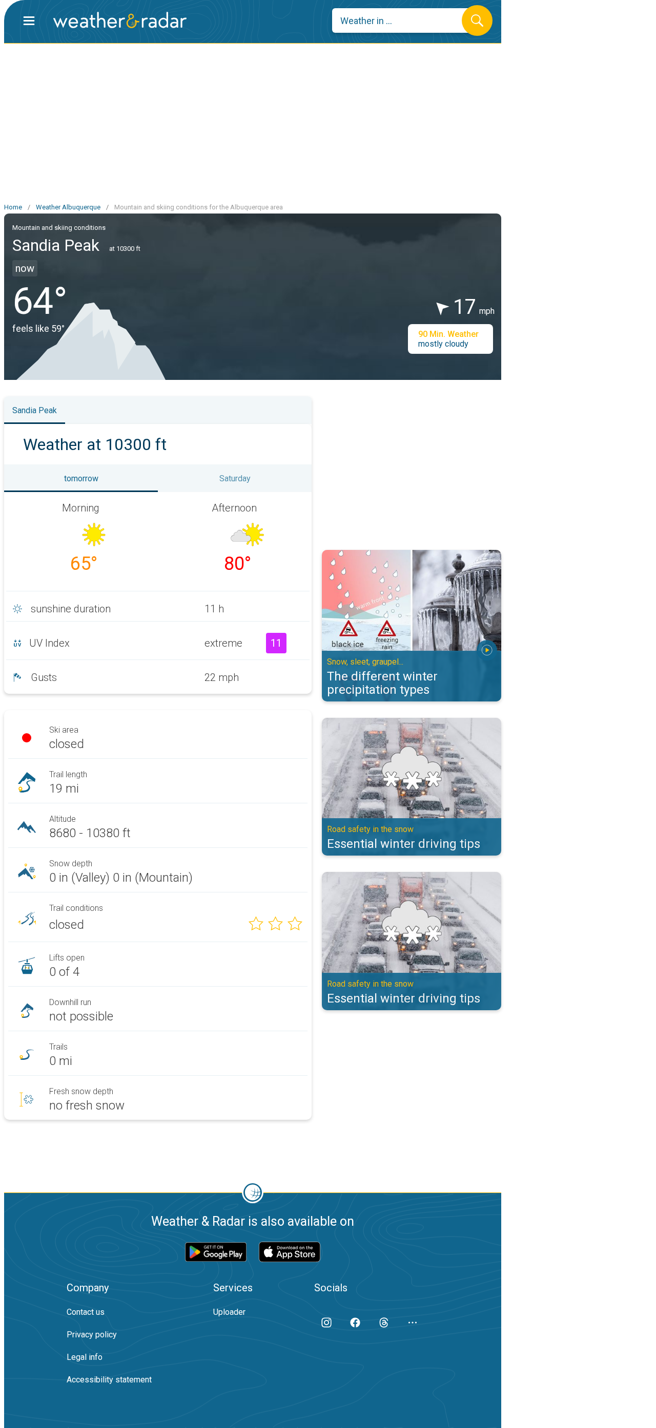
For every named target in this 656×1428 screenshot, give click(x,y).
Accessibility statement (109, 1379)
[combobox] (404, 20)
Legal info (84, 1357)
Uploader (229, 1312)
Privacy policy (92, 1334)
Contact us (86, 1312)
